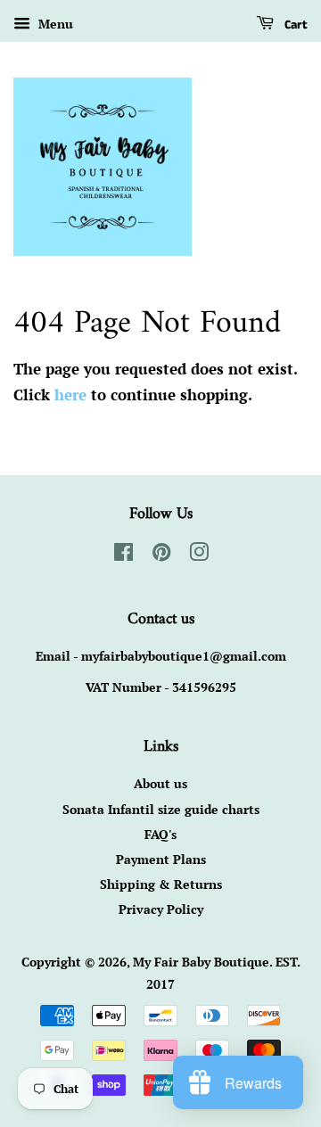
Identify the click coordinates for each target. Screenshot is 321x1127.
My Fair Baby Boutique (201, 961)
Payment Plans (161, 859)
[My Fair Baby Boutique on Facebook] (123, 555)
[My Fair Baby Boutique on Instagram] (199, 555)
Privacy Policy (161, 909)
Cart (294, 25)
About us (160, 783)
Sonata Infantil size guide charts (160, 809)
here (70, 394)
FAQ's (160, 834)
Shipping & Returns (161, 884)
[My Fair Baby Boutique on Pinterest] (161, 555)
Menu (54, 23)
